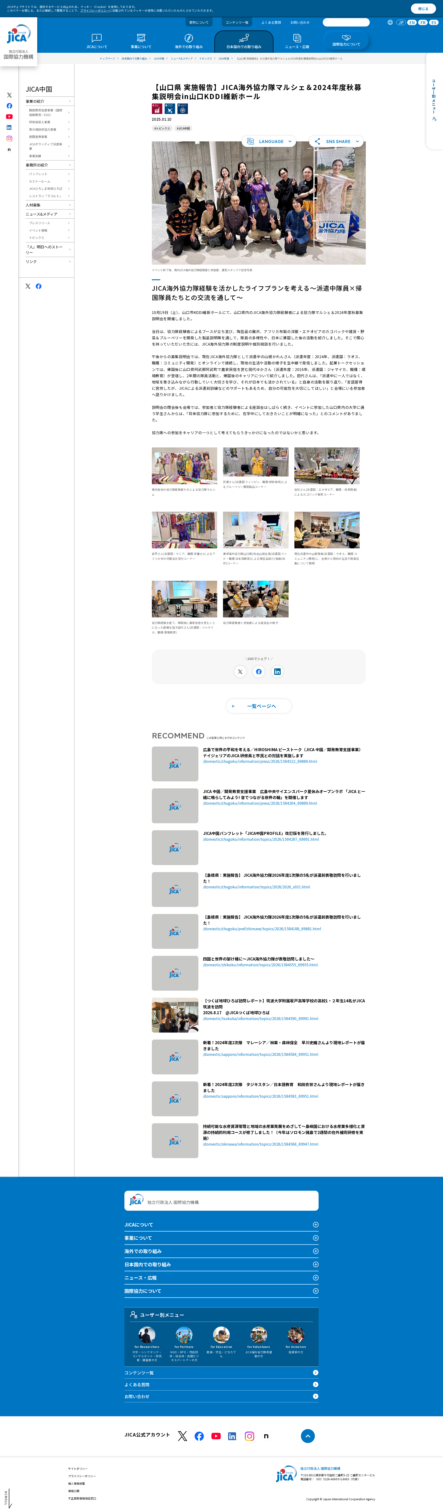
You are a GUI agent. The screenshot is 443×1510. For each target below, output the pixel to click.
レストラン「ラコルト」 (45, 196)
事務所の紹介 (37, 165)
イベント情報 (38, 230)
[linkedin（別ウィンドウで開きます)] (9, 127)
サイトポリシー (78, 1468)
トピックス (36, 237)
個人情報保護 (76, 1483)
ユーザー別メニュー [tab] (162, 1314)
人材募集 (33, 205)
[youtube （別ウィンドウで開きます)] (216, 1436)
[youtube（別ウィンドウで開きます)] (9, 116)
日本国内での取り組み (147, 1264)
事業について (138, 1237)
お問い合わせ (300, 22)
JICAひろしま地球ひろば (45, 188)
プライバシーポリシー (95, 10)
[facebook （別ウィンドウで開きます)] (199, 1436)
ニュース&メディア (41, 214)
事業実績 (35, 156)
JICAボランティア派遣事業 (45, 146)
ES (433, 22)
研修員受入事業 (39, 122)
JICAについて (138, 1224)
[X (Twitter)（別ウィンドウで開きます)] (9, 95)
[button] (269, 141)
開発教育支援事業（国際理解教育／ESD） (45, 112)
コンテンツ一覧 (237, 22)
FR (423, 22)
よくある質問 (271, 22)
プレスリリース (39, 223)
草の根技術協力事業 (42, 129)
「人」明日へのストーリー (44, 249)
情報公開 (73, 1491)
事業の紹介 (35, 101)
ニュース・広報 (140, 1277)
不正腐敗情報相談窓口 (82, 1498)
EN (412, 22)
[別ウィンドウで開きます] (240, 671)
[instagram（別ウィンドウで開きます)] (9, 138)
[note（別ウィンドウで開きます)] (9, 150)
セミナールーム (39, 181)
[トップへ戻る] (308, 1436)
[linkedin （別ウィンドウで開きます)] (232, 1436)
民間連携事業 (38, 136)
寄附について (199, 22)
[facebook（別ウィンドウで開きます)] (9, 106)
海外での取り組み (143, 1251)
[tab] (390, 22)
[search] (346, 22)
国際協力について (142, 1290)
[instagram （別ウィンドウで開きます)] (249, 1436)
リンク (31, 261)
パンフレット (38, 174)
